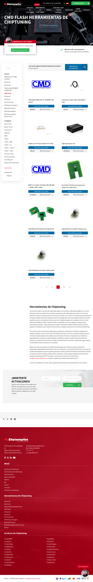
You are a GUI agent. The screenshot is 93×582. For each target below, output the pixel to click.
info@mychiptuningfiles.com (39, 358)
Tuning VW (7, 560)
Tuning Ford (50, 541)
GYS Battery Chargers (11, 105)
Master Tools (8, 127)
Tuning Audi (50, 539)
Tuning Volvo (50, 557)
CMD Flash (7, 93)
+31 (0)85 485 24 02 (32, 453)
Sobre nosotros (9, 474)
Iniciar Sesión (79, 3)
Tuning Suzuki (8, 557)
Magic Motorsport (10, 108)
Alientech (7, 82)
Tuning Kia (7, 549)
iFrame (6, 485)
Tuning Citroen (51, 560)
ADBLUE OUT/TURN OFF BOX (10, 78)
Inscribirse (69, 385)
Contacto (86, 10)
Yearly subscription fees (11, 163)
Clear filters (8, 168)
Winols (6, 527)
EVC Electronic (8, 102)
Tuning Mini (8, 565)
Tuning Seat (8, 552)
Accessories (8, 130)
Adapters (7, 133)
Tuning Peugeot (51, 544)
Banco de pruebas (9, 477)
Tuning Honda (50, 547)
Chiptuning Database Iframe (13, 506)
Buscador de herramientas (73, 67)
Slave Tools (7, 124)
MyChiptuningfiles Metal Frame (10, 115)
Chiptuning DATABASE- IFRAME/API (11, 89)
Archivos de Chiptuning (30, 10)
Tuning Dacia (50, 562)
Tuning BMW (8, 539)
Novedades (69, 10)
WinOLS (48, 10)
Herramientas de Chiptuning (40, 10)
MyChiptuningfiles (10, 111)
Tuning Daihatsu (9, 562)
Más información (45, 109)
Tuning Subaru (50, 554)
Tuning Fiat (7, 541)
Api (5, 482)
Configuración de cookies (33, 578)
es (64, 3)
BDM (5, 136)
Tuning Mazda (8, 544)
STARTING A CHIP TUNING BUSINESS (58, 10)
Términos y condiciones (11, 490)
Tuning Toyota (51, 552)
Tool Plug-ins (8, 160)
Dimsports (7, 512)
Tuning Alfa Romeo (52, 549)
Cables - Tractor (9, 148)
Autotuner (7, 85)
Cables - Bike (8, 142)
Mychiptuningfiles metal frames (14, 525)
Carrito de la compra (53, 3)
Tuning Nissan (8, 547)
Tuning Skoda (8, 554)
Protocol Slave (9, 154)
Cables (6, 139)
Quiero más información (19, 50)
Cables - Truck (8, 151)
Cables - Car (8, 145)
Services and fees (9, 157)
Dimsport (7, 96)
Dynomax (7, 99)
